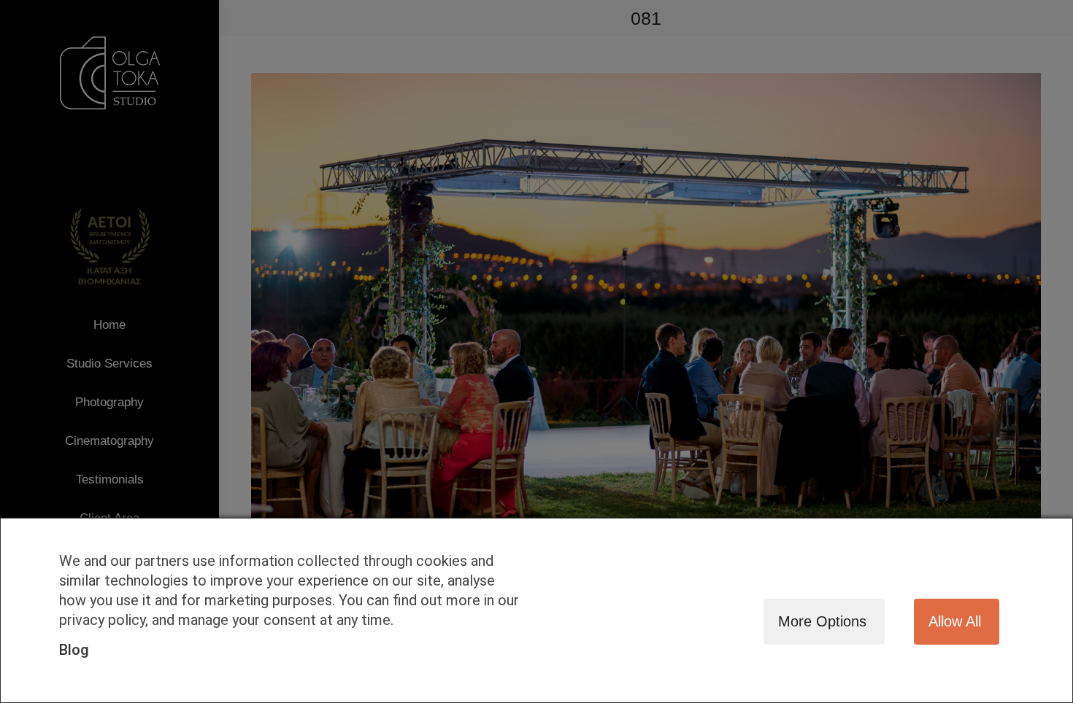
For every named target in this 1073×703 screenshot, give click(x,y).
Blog (74, 650)
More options (822, 621)
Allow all (954, 621)
